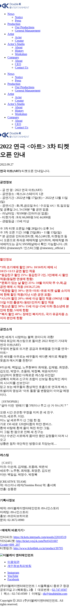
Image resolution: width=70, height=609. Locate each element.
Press (18, 20)
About (18, 47)
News (10, 13)
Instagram (13, 572)
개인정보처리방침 (19, 565)
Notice (19, 17)
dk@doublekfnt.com (55, 593)
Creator (19, 40)
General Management (27, 30)
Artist (10, 34)
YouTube (12, 576)
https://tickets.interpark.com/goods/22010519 (39, 537)
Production (13, 23)
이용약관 (13, 562)
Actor (18, 37)
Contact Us (21, 67)
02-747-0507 (59, 589)
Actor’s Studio (16, 44)
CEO (18, 64)
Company (13, 57)
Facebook (13, 579)
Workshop (21, 54)
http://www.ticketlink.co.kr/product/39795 (38, 548)
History (19, 50)
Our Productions (24, 27)
